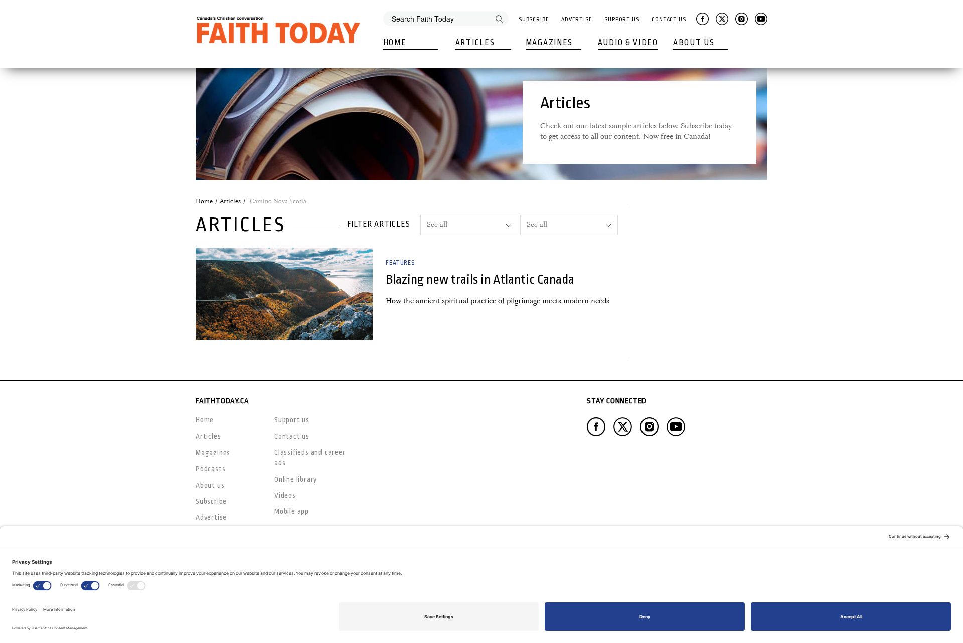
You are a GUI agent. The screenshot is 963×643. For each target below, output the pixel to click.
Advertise (576, 19)
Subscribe (534, 19)
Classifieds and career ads (310, 457)
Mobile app (291, 511)
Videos (285, 495)
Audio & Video (628, 42)
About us (210, 485)
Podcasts (210, 469)
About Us (694, 42)
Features (400, 262)
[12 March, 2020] (284, 294)
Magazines (549, 42)
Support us (291, 420)
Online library (295, 479)
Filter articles (378, 224)
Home (395, 42)
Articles (475, 42)
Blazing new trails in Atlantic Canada (480, 279)
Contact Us (669, 19)
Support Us (621, 19)
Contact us (291, 436)
